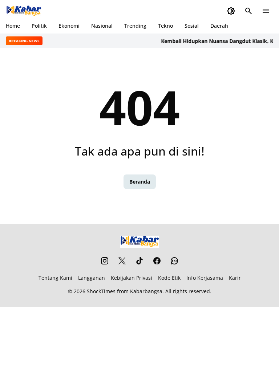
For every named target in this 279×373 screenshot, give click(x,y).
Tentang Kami (55, 277)
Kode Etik (169, 277)
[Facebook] (157, 261)
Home (13, 25)
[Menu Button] (266, 11)
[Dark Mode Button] (231, 11)
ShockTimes (101, 291)
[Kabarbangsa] (23, 10)
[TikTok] (139, 261)
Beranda (139, 181)
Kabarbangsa (146, 291)
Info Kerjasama (204, 277)
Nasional (102, 25)
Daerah (219, 25)
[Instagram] (104, 261)
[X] (122, 261)
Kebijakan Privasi (131, 277)
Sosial (192, 25)
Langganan (91, 277)
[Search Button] (248, 11)
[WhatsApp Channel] (174, 261)
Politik (39, 25)
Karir (235, 277)
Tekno (165, 25)
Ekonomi (69, 25)
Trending (135, 25)
